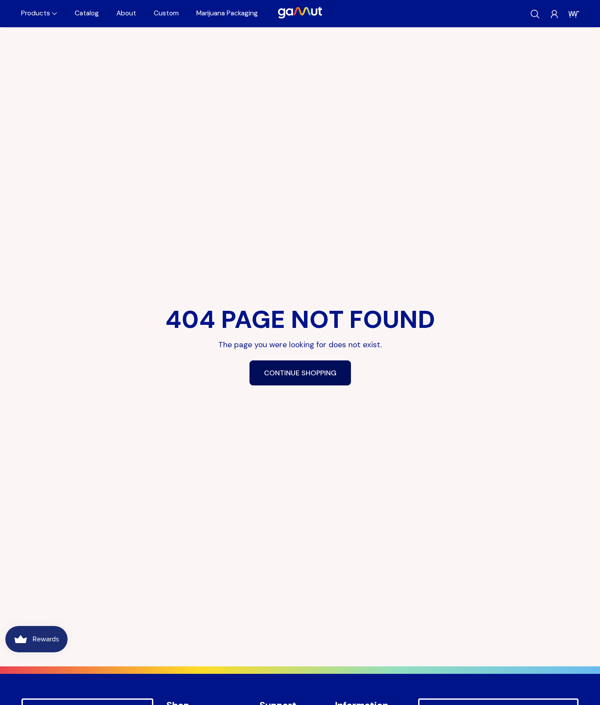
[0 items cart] (573, 14)
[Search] (535, 14)
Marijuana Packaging (227, 13)
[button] (39, 13)
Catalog (87, 13)
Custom (166, 13)
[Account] (554, 14)
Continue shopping (300, 373)
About (126, 13)
